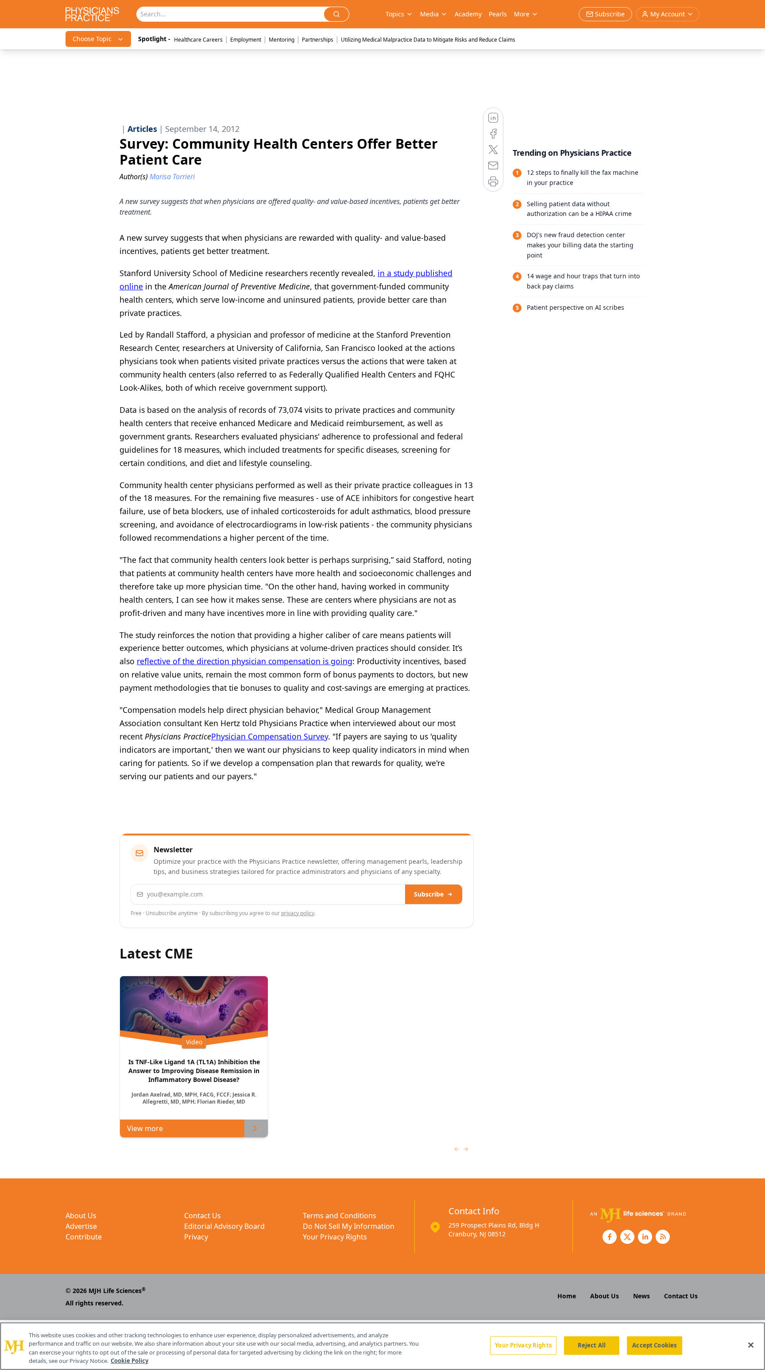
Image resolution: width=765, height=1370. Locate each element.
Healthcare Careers (198, 39)
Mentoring (281, 39)
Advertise (81, 1226)
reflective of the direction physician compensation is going (244, 661)
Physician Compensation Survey (269, 736)
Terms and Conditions (339, 1215)
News (641, 1296)
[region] (382, 1346)
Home (566, 1296)
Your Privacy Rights (335, 1237)
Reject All (592, 1345)
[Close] (751, 1345)
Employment (245, 39)
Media (429, 14)
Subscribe (429, 894)
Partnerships (317, 39)
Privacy (196, 1237)
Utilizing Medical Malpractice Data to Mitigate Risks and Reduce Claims (428, 39)
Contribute (84, 1237)
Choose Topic (92, 39)
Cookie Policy (129, 1361)
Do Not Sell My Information (348, 1226)
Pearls (498, 14)
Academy (468, 14)
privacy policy (297, 913)
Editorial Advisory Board (224, 1226)
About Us (81, 1215)
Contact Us (202, 1215)
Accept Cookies (654, 1345)
